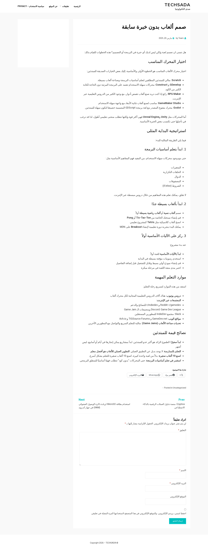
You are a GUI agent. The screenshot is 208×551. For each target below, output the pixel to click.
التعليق (182, 430)
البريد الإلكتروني (178, 483)
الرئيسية (77, 6)
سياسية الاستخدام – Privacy (31, 6)
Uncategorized (179, 388)
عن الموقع (53, 6)
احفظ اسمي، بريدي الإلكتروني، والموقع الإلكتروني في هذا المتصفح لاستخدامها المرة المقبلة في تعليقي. (138, 513)
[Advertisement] (43, 41)
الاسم (182, 470)
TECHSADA (177, 5)
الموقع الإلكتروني (178, 496)
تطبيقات (65, 6)
